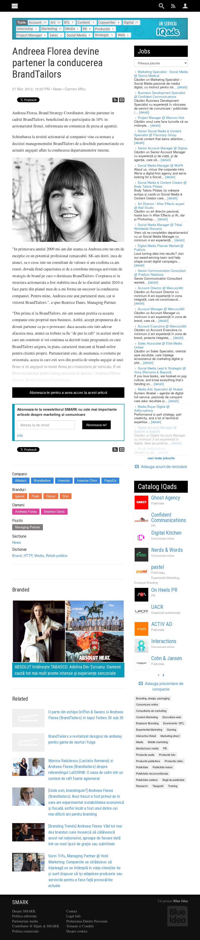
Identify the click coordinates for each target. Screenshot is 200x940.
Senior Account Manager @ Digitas (163, 148)
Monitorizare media (147, 748)
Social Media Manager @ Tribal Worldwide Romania (158, 226)
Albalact (21, 480)
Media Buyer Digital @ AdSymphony (152, 408)
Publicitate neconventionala (152, 773)
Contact (71, 911)
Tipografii (157, 786)
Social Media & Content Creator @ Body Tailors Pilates (160, 184)
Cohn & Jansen (166, 658)
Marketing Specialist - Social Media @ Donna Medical (161, 73)
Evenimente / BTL (173, 723)
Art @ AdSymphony (152, 448)
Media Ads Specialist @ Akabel (160, 389)
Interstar (64, 480)
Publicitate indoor (163, 767)
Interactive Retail (146, 736)
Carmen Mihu (75, 88)
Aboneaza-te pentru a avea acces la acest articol (68, 392)
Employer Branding (146, 582)
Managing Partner (27, 527)
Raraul (50, 496)
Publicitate (157, 503)
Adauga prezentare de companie (163, 686)
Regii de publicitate (173, 780)
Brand (17, 555)
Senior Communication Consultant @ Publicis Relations (160, 272)
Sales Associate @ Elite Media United (158, 345)
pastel (157, 567)
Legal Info (73, 916)
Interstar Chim (87, 480)
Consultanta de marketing (151, 711)
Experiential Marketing (165, 578)
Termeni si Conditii (80, 926)
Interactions (163, 641)
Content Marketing (147, 717)
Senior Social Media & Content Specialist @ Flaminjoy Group (157, 133)
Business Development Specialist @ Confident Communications (159, 94)
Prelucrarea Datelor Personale (87, 921)
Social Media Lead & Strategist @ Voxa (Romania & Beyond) (160, 370)
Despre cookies (77, 931)
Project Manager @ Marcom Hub (161, 117)
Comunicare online (162, 538)
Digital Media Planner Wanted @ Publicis (158, 247)
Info (20, 435)
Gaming (171, 729)
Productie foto (167, 754)
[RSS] (115, 100)
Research (142, 786)
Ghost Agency (165, 498)
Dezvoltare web (171, 717)
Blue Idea (180, 900)
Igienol (19, 496)
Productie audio (145, 754)
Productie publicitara (148, 761)
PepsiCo (110, 480)
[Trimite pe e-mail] (121, 100)
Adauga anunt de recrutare (163, 466)
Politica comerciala (25, 931)
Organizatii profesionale (165, 612)
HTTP (28, 555)
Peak (35, 496)
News (57, 88)
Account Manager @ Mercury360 (161, 309)
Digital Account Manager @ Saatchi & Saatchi (155, 429)
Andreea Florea (26, 511)
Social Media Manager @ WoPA (160, 165)
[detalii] (182, 87)
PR (153, 526)
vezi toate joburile (161, 458)
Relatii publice (56, 555)
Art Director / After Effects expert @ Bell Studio (159, 205)
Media (39, 555)
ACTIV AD (161, 624)
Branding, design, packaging (153, 698)
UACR (157, 607)
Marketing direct (170, 736)
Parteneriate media (25, 921)
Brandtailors (42, 480)
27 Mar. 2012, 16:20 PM (31, 88)
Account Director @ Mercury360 (160, 288)
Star (66, 496)
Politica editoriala (24, 916)
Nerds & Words (167, 550)
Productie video (174, 761)
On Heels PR (164, 590)
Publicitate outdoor (147, 780)
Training (172, 786)
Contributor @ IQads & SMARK (35, 926)
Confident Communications (168, 517)
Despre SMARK (23, 911)
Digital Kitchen (166, 533)
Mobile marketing (158, 742)
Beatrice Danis (54, 511)
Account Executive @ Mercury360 (162, 326)
